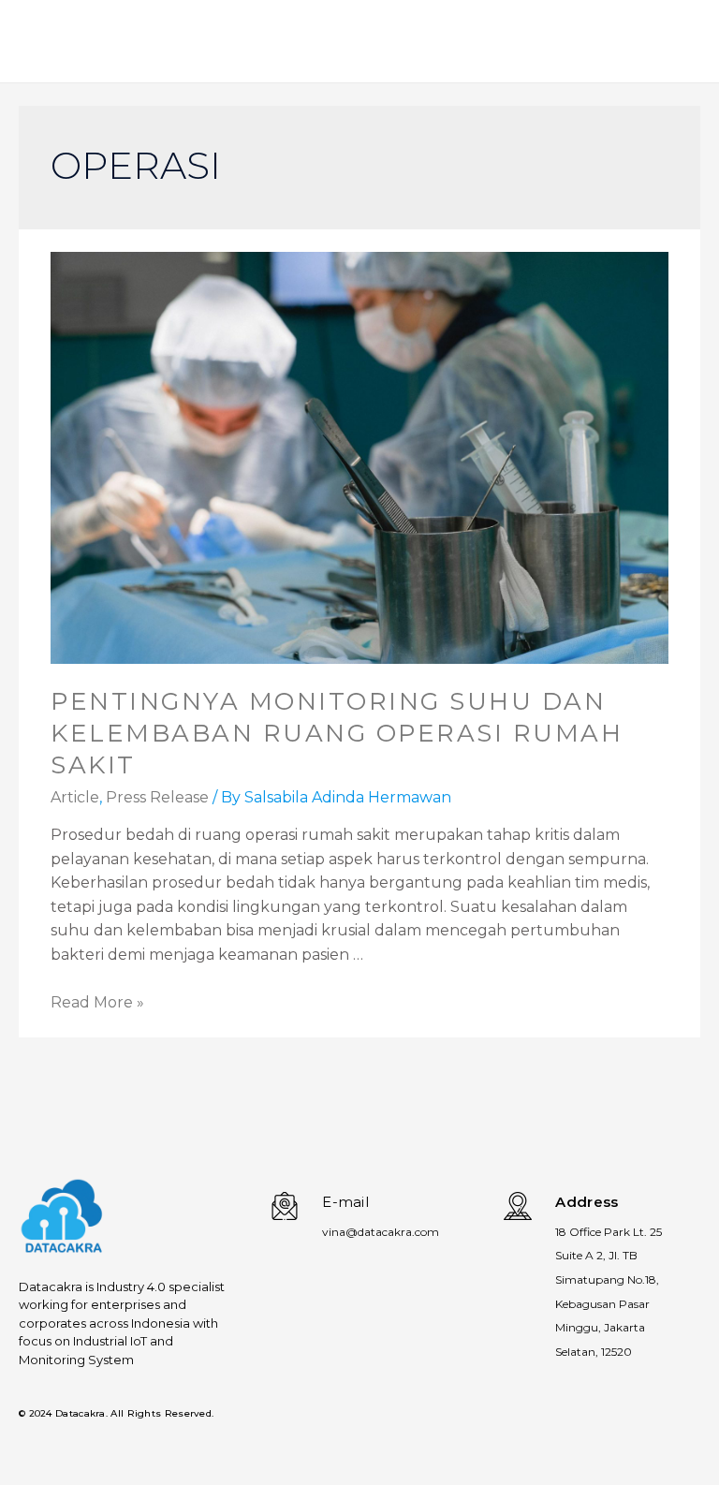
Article (75, 797)
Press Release (157, 797)
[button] (646, 48)
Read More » (97, 1002)
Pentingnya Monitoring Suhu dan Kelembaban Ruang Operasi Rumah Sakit (337, 733)
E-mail (345, 1202)
